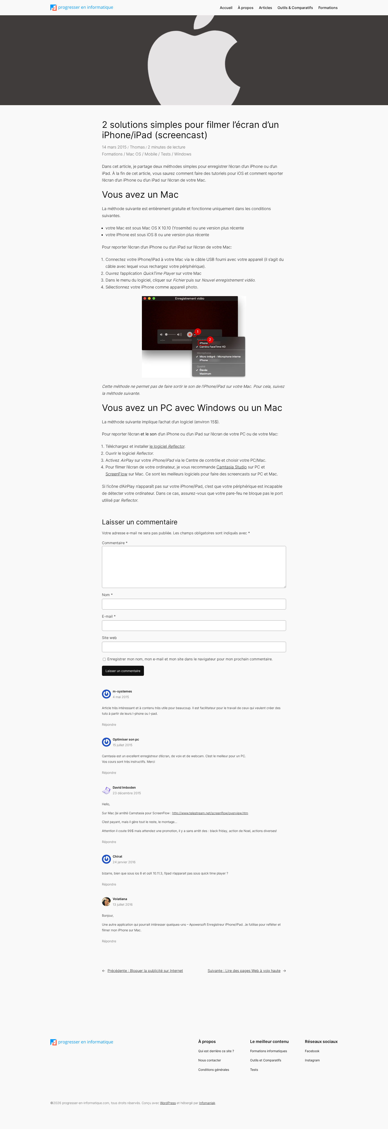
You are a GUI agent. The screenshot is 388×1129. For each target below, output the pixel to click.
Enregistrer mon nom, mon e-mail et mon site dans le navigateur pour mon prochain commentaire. (190, 659)
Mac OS (133, 154)
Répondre (109, 724)
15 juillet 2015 (122, 745)
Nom (107, 594)
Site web (109, 637)
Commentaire (115, 543)
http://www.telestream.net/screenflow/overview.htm (210, 813)
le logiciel (167, 446)
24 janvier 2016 (124, 862)
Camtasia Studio (231, 467)
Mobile (151, 154)
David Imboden (124, 787)
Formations (112, 154)
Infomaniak (207, 1103)
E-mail (109, 616)
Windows (182, 154)
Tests (166, 154)
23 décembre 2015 (127, 793)
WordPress (168, 1103)
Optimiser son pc (126, 739)
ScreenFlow (116, 474)
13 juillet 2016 (123, 904)
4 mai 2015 (121, 697)
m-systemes (122, 691)
